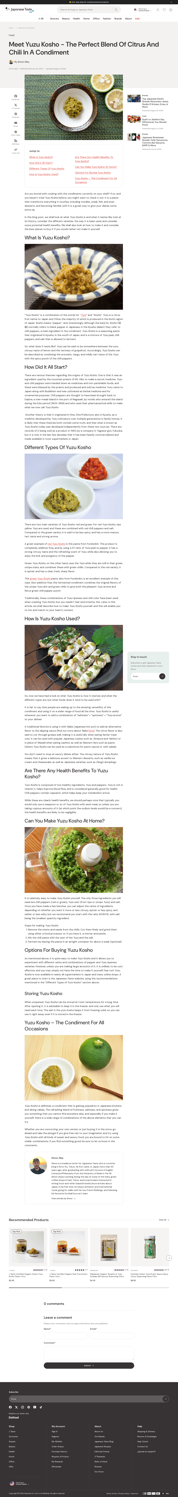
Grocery (54, 18)
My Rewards (57, 1461)
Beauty (66, 18)
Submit (87, 1365)
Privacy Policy (123, 1493)
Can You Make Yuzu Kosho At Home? (96, 167)
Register (55, 1436)
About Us (99, 1431)
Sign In (55, 1431)
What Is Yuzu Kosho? (41, 157)
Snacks (12, 1441)
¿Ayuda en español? (146, 1451)
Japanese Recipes (103, 1446)
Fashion (107, 18)
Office (96, 18)
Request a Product (60, 1456)
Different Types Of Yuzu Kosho (46, 168)
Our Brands (100, 1436)
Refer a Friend (101, 1461)
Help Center (142, 1441)
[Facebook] (10, 1407)
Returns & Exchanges (147, 1436)
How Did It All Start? (41, 163)
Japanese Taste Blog (104, 1441)
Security (134, 1493)
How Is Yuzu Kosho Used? (44, 174)
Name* (47, 1328)
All (42, 18)
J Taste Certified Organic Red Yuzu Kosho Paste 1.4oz (68, 1275)
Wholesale (56, 1466)
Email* (93, 1328)
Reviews (98, 1466)
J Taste (12, 1431)
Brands (118, 18)
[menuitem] (41, 19)
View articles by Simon (61, 1198)
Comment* (49, 1342)
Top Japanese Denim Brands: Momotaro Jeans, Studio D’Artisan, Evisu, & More (155, 102)
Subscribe (162, 676)
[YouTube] (34, 1407)
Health (76, 18)
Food (11, 35)
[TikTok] (40, 1407)
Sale (137, 18)
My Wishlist (57, 1441)
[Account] (158, 10)
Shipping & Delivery (146, 1431)
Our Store (99, 1471)
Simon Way (57, 1157)
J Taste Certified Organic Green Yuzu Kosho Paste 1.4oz (26, 1275)
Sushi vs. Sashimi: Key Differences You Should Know (154, 122)
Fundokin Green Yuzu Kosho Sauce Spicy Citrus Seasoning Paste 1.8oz (149, 1275)
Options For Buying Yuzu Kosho (93, 172)
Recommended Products (29, 1220)
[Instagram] (22, 1407)
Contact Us (142, 1446)
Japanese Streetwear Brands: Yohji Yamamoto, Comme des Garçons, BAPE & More (155, 141)
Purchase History (59, 1451)
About (128, 18)
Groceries (13, 1436)
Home (86, 18)
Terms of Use (111, 1493)
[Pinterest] (28, 1407)
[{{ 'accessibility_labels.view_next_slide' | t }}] (169, 1258)
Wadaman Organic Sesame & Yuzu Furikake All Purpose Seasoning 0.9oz (107, 1275)
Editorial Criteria (102, 1451)
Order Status (58, 1446)
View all (162, 1220)
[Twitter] (16, 1407)
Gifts (11, 1466)
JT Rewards (100, 1456)
